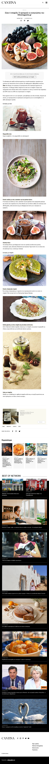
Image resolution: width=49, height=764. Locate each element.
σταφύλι (14, 426)
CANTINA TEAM (19, 18)
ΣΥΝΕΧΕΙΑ (40, 422)
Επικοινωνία (35, 748)
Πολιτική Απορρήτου (37, 746)
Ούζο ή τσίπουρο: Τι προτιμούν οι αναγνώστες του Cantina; (42, 460)
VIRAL (27, 457)
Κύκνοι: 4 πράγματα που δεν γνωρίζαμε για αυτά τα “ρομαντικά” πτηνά (16, 727)
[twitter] (28, 20)
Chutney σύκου (6, 242)
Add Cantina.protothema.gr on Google (23, 76)
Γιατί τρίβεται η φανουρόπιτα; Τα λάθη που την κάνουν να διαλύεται (16, 626)
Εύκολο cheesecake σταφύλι (10, 289)
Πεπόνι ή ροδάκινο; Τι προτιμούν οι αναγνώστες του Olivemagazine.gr (18, 460)
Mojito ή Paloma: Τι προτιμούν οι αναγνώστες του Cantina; (30, 460)
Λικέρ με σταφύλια (7, 392)
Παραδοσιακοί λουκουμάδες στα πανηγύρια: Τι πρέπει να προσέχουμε (16, 659)
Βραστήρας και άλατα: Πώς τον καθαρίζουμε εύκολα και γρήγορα (27, 414)
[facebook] (21, 20)
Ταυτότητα (35, 750)
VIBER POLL (5, 457)
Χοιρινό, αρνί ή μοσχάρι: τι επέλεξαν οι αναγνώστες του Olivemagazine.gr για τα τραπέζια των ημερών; (7, 462)
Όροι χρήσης (35, 743)
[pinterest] (24, 20)
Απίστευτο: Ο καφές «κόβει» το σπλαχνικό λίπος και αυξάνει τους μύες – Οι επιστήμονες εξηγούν (22, 527)
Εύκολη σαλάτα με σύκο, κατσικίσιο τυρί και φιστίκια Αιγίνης (17, 199)
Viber (4, 85)
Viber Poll (9, 426)
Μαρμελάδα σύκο (7, 134)
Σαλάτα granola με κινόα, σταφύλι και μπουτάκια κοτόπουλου (18, 325)
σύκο (19, 426)
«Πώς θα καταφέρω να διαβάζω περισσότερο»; (12, 560)
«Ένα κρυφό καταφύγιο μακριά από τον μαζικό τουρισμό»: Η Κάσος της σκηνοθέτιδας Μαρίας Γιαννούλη (23, 593)
